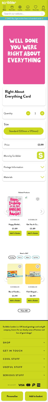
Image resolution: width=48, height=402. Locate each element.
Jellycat (27, 257)
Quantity (8, 113)
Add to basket (36, 396)
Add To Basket (15, 233)
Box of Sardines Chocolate (19, 291)
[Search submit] (42, 13)
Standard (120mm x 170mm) (23, 131)
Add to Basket (15, 300)
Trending (12, 257)
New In (20, 257)
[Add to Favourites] (20, 199)
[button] (24, 343)
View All (24, 310)
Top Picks (35, 257)
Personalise (12, 396)
